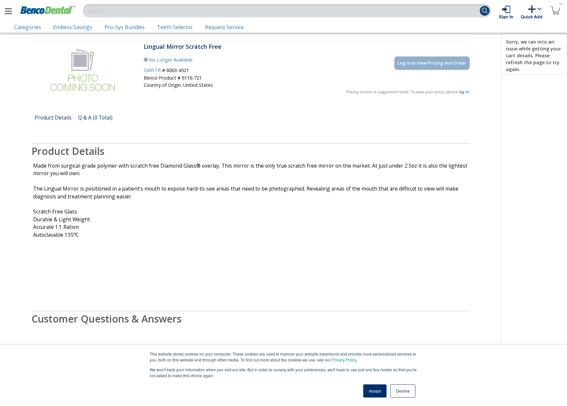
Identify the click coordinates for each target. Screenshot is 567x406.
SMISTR (152, 70)
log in (464, 92)
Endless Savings (72, 27)
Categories (27, 27)
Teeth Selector (175, 27)
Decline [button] (403, 391)
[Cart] (555, 6)
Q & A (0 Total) (95, 117)
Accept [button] (375, 391)
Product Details (53, 117)
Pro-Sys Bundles (124, 27)
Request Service (224, 27)
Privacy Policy (344, 359)
